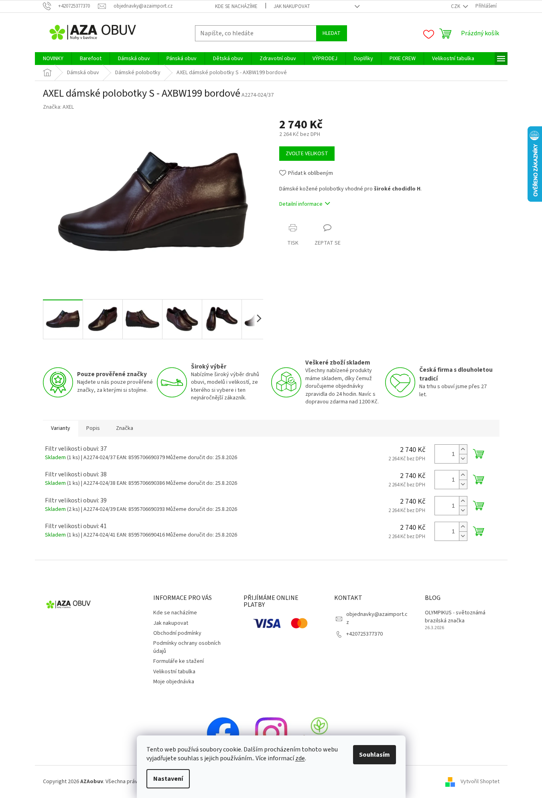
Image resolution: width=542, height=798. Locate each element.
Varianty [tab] (60, 428)
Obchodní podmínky (177, 633)
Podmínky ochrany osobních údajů (187, 647)
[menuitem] (53, 58)
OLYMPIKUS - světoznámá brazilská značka (455, 616)
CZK (456, 6)
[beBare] (319, 733)
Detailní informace (301, 204)
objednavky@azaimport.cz (377, 618)
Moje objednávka (173, 682)
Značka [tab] (124, 428)
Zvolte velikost (307, 154)
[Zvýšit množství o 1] (463, 449)
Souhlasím (374, 754)
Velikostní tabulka (174, 672)
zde (300, 758)
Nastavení (168, 778)
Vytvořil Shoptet (480, 782)
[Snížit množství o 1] (463, 458)
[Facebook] (223, 733)
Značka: (58, 107)
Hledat (332, 33)
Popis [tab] (93, 428)
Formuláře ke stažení (178, 661)
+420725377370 (364, 634)
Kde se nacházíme (236, 6)
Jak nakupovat (292, 6)
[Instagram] (271, 733)
